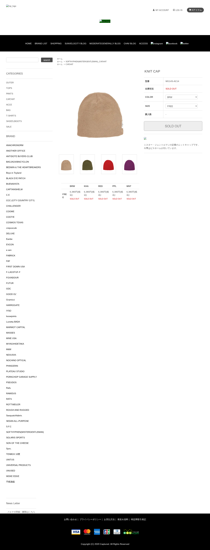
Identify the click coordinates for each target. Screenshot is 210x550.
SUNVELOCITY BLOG (75, 43)
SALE (9, 126)
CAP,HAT (69, 64)
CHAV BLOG (130, 43)
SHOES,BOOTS (14, 121)
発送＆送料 (122, 519)
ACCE (9, 104)
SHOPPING (56, 43)
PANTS (9, 93)
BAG (8, 110)
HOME (28, 43)
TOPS (9, 88)
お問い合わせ (70, 519)
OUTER (10, 82)
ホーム (60, 59)
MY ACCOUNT (162, 10)
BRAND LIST (41, 43)
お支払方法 (109, 519)
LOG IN (179, 10)
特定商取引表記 (138, 519)
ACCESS (143, 43)
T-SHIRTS (11, 115)
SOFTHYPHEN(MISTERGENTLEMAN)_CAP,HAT (86, 62)
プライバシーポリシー (90, 519)
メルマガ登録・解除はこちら (21, 512)
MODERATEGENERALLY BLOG (105, 43)
